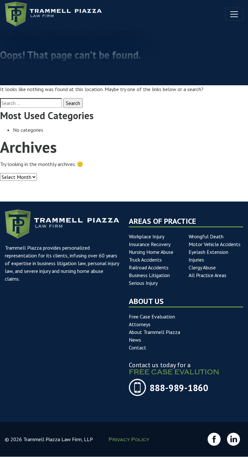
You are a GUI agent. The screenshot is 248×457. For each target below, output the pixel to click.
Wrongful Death (206, 236)
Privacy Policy (128, 440)
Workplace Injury (146, 236)
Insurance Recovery (149, 244)
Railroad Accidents (149, 267)
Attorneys (139, 324)
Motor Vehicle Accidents (215, 244)
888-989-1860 (179, 388)
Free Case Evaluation (152, 316)
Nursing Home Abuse (151, 252)
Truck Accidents (145, 259)
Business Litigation (149, 275)
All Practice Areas (207, 275)
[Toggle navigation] (234, 14)
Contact (137, 347)
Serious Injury (143, 283)
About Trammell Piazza (154, 332)
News (135, 340)
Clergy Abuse (202, 267)
